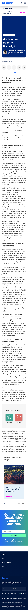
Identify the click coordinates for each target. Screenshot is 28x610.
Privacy (7, 598)
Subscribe (14, 535)
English (21, 577)
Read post (9, 496)
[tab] (21, 3)
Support (4, 570)
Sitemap (3, 598)
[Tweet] (14, 67)
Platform (4, 554)
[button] (9, 418)
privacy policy (18, 541)
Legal (11, 598)
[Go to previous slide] (23, 503)
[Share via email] (4, 67)
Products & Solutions (9, 35)
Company (4, 558)
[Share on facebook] (9, 67)
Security (15, 598)
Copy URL (14, 73)
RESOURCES (5, 566)
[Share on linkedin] (19, 67)
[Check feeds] (24, 67)
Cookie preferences (22, 598)
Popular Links (6, 562)
